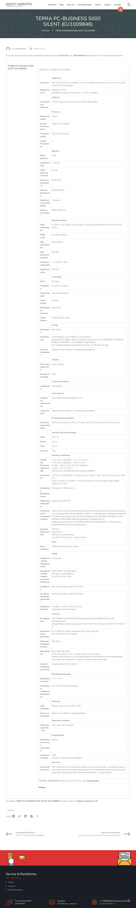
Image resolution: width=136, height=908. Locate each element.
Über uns (70, 5)
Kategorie (11, 810)
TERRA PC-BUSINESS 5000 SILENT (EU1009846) (38, 801)
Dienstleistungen (85, 5)
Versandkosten (79, 55)
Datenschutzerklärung (15, 890)
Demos (98, 5)
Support (107, 5)
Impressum (11, 886)
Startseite (52, 5)
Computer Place (20, 49)
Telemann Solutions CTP (87, 801)
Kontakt (117, 5)
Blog (62, 5)
